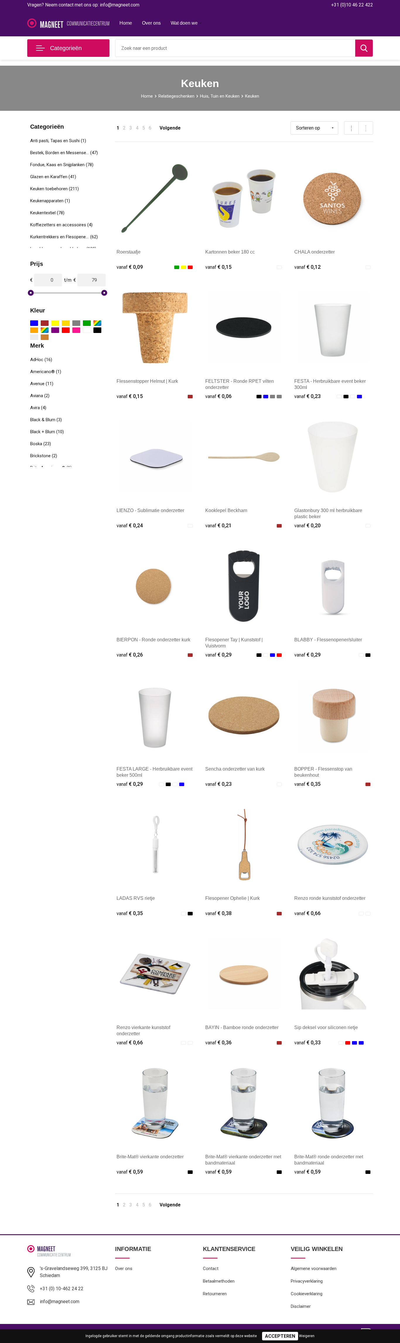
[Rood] (66, 330)
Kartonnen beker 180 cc (230, 251)
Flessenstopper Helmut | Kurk (147, 381)
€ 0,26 (130, 655)
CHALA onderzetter (314, 251)
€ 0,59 (130, 1172)
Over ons (151, 23)
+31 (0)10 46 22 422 (352, 5)
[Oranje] (34, 330)
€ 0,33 (307, 1042)
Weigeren (306, 1336)
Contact (210, 1268)
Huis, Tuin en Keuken (220, 96)
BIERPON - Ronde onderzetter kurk (153, 639)
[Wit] (87, 330)
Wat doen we (184, 23)
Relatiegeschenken (176, 96)
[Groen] (87, 323)
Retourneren (215, 1293)
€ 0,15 (218, 267)
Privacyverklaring (307, 1281)
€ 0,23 (307, 396)
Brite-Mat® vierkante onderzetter (150, 1156)
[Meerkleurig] (97, 323)
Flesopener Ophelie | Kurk (232, 898)
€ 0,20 (307, 525)
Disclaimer (301, 1306)
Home (125, 23)
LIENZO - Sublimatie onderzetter (150, 510)
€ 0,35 (307, 784)
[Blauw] (34, 323)
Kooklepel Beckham (226, 510)
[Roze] (76, 330)
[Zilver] (34, 337)
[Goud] (66, 323)
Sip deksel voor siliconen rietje (326, 1027)
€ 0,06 (218, 396)
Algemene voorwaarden (313, 1268)
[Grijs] (76, 323)
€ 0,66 (307, 913)
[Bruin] (45, 323)
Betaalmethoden (219, 1281)
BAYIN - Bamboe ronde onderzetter (241, 1027)
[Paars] (55, 330)
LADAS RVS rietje (136, 898)
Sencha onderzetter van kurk (235, 768)
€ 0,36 (218, 1042)
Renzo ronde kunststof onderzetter (329, 898)
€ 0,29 (218, 655)
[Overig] (45, 330)
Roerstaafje (129, 251)
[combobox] (235, 48)
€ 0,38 (218, 913)
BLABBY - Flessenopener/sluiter (328, 639)
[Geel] (55, 323)
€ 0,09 (130, 267)
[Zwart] (97, 330)
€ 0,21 (218, 525)
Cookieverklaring (306, 1293)
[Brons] (45, 337)
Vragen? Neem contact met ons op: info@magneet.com (83, 5)
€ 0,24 (130, 525)
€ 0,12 (307, 267)
